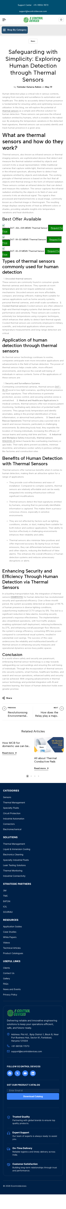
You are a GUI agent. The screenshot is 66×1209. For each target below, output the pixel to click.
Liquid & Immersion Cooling (16, 849)
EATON (6, 901)
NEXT (56, 708)
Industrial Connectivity (14, 876)
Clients (6, 968)
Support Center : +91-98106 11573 (33, 5)
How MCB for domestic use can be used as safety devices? (17, 746)
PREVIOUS (12, 708)
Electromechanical (12, 829)
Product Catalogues (13, 953)
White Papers (9, 937)
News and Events (12, 989)
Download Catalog (33, 1096)
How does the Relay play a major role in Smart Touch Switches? (46, 717)
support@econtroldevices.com (33, 11)
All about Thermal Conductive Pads (45, 760)
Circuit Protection (11, 813)
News (33, 41)
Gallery (6, 978)
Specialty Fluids (11, 808)
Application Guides (12, 926)
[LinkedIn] (33, 1073)
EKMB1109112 (17, 597)
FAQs (5, 983)
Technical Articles (12, 948)
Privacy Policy (10, 994)
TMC (5, 895)
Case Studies (9, 931)
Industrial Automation (13, 818)
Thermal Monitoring (12, 870)
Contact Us (8, 973)
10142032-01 (8, 441)
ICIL (5, 906)
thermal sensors (10, 111)
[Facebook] (10, 1073)
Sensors (7, 797)
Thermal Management (14, 802)
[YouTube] (25, 1073)
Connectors (9, 824)
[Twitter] (17, 1073)
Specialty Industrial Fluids (16, 860)
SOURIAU (8, 912)
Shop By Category (17, 30)
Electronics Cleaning (13, 854)
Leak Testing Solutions (14, 865)
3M (4, 890)
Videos (6, 942)
